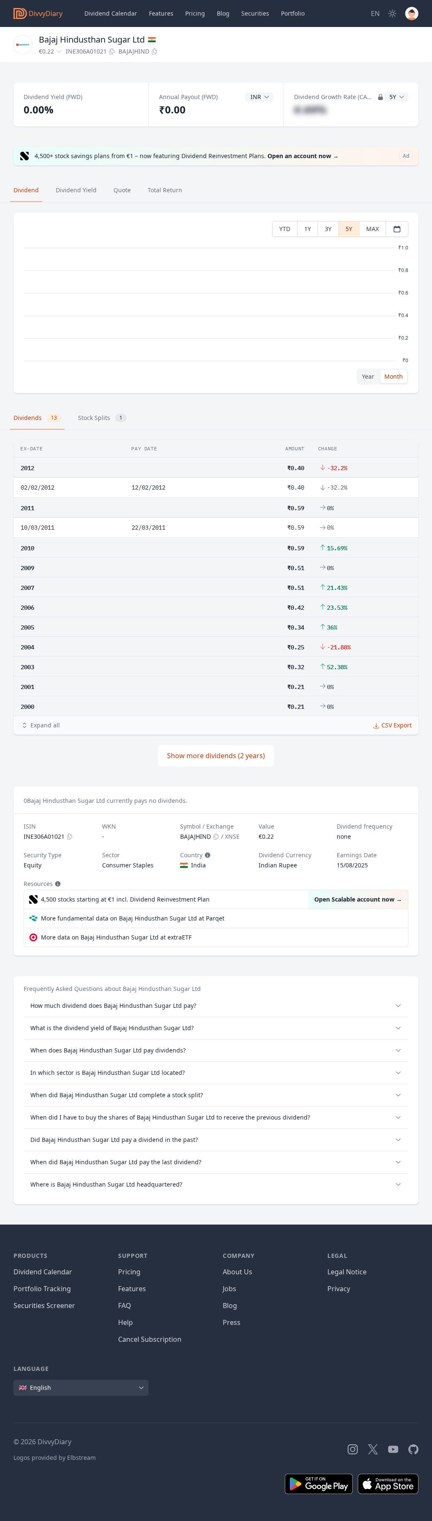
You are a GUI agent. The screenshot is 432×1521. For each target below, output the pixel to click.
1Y (307, 229)
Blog (230, 1305)
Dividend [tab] (26, 190)
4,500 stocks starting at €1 (125, 899)
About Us (237, 1271)
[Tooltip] (206, 855)
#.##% (310, 109)
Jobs (229, 1288)
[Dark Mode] (392, 13)
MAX (372, 229)
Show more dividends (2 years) (216, 755)
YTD (284, 229)
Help (125, 1322)
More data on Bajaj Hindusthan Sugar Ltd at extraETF (116, 937)
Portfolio (293, 13)
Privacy (338, 1288)
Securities (255, 13)
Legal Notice (347, 1271)
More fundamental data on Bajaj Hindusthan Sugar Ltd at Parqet (132, 918)
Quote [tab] (122, 190)
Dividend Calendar (110, 13)
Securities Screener (44, 1305)
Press (231, 1322)
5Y (349, 229)
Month (393, 376)
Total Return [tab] (165, 190)
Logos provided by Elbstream (55, 1458)
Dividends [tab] (35, 418)
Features (161, 13)
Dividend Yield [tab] (76, 190)
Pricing (195, 13)
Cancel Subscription (149, 1339)
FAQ (124, 1305)
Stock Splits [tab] (100, 418)
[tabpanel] (216, 303)
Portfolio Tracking (42, 1288)
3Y (328, 229)
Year (368, 376)
